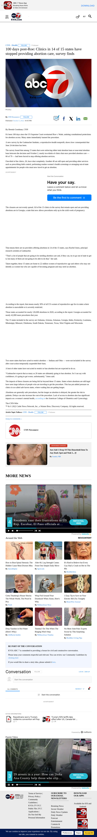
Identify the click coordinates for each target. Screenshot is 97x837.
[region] (48, 702)
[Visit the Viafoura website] (86, 732)
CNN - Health (28, 412)
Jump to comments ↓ (14, 419)
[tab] (13, 689)
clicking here (13, 658)
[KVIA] (19, 16)
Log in (81, 671)
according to (40, 398)
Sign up (87, 671)
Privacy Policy (34, 796)
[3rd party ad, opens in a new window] (27, 464)
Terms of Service (35, 793)
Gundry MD (56, 456)
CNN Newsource (13, 117)
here (53, 662)
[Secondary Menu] (9, 16)
